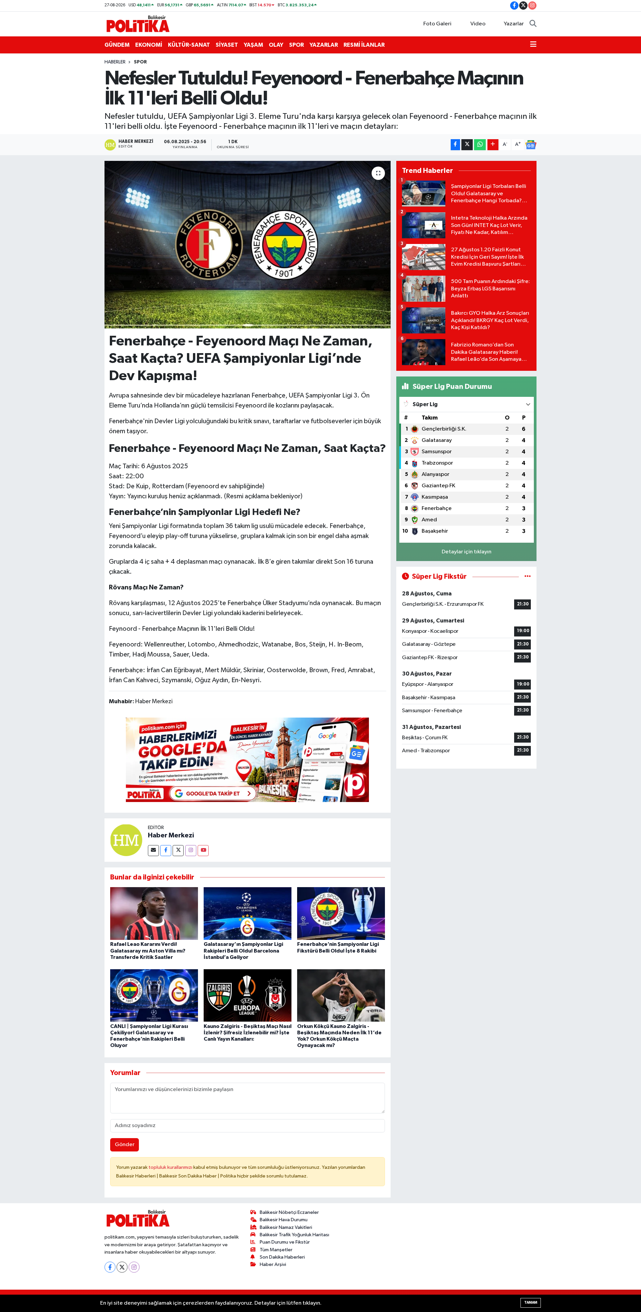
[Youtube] (203, 850)
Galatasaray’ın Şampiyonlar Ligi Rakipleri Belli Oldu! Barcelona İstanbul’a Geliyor (243, 951)
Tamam (530, 1302)
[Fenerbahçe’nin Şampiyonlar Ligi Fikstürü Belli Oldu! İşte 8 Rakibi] (341, 913)
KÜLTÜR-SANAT (189, 45)
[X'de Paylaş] (467, 144)
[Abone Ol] (531, 145)
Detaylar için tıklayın (466, 552)
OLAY (276, 45)
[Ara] (533, 24)
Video (477, 24)
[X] (122, 1267)
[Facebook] (165, 850)
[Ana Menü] (533, 45)
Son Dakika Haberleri (282, 1257)
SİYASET (227, 45)
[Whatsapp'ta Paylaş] (480, 144)
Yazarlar (514, 24)
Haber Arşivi (273, 1264)
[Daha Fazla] (492, 144)
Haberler (115, 62)
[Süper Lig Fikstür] (527, 576)
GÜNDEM (117, 45)
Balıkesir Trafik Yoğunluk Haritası (294, 1234)
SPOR (296, 45)
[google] (247, 759)
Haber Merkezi (171, 835)
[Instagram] (190, 850)
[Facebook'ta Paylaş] (455, 144)
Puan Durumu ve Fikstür (285, 1242)
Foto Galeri (437, 24)
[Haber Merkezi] (126, 840)
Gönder (125, 1144)
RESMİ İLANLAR (364, 45)
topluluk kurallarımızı (171, 1167)
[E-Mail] (153, 850)
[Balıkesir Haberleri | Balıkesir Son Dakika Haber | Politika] (137, 23)
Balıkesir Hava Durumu (283, 1219)
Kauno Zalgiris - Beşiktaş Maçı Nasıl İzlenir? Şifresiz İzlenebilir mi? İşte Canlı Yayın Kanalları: (247, 1033)
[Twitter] (178, 850)
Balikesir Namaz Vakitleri (286, 1227)
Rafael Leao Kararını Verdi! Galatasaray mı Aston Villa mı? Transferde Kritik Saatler (147, 951)
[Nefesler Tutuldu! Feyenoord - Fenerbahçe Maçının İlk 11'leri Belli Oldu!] (247, 244)
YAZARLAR (323, 45)
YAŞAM (253, 45)
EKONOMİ (148, 45)
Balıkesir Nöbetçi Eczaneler (289, 1212)
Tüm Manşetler (276, 1249)
